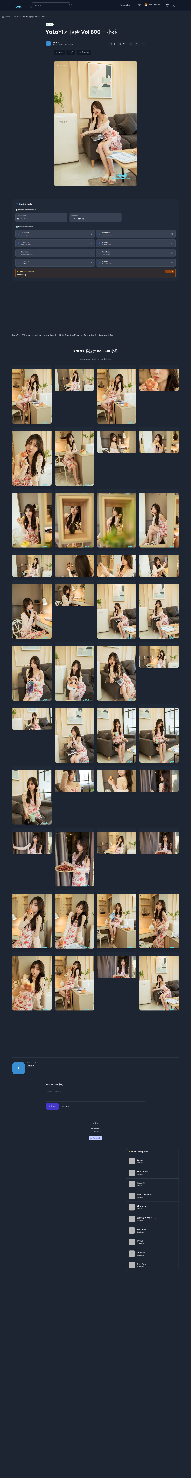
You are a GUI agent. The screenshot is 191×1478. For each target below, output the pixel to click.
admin (30, 1065)
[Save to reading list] (131, 44)
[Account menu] (173, 5)
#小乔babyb (84, 52)
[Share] (137, 44)
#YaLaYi (59, 52)
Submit (52, 1106)
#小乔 (70, 52)
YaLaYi (49, 24)
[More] (143, 44)
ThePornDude (154, 5)
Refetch (96, 1138)
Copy (171, 271)
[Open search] (51, 5)
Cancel (65, 1106)
